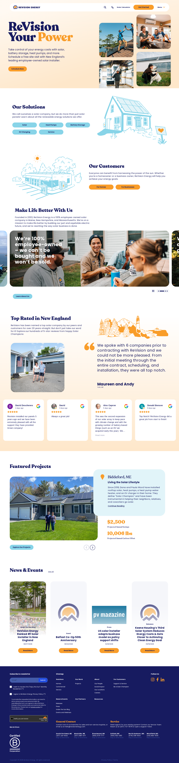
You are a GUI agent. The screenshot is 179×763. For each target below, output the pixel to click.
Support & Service (120, 684)
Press (58, 706)
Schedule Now (17, 69)
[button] (92, 547)
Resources (98, 699)
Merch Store (14, 727)
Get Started (143, 7)
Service (51, 132)
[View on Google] (10, 406)
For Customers (119, 679)
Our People (98, 684)
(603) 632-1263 (116, 736)
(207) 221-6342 (62, 736)
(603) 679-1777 (98, 736)
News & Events (62, 699)
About (96, 679)
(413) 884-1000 (152, 736)
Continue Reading (116, 506)
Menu (160, 7)
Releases (59, 703)
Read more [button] (56, 435)
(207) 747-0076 (126, 727)
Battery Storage (78, 125)
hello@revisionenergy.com (75, 727)
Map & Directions (63, 738)
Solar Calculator (123, 7)
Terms (115, 760)
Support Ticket (146, 727)
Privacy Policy (106, 760)
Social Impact (99, 687)
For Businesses (127, 187)
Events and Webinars (63, 712)
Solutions (59, 679)
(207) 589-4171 (80, 736)
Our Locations (99, 690)
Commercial (60, 687)
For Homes (101, 187)
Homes (58, 684)
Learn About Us (22, 296)
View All (51, 572)
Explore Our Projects (21, 547)
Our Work (79, 679)
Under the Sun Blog (63, 709)
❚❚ (153, 291)
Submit (42, 680)
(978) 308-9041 (135, 736)
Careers (97, 693)
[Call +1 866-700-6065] (112, 7)
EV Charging (24, 132)
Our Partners (80, 699)
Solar (24, 125)
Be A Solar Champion (121, 687)
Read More (28, 650)
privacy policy (35, 707)
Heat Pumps (51, 125)
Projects (78, 684)
